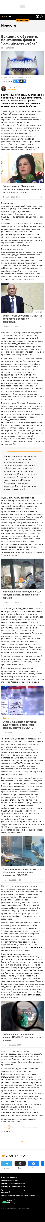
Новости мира (14, 1127)
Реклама (32, 1195)
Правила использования (10, 1180)
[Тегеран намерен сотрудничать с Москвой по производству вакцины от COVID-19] (22, 851)
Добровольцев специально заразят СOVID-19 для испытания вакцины (22, 1037)
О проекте (5, 1177)
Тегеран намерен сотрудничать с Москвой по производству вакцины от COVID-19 (22, 872)
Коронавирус (6, 1131)
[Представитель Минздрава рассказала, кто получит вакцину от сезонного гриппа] (22, 168)
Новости (5, 1127)
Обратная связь (22, 1195)
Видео (6, 718)
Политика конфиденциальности (13, 1183)
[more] (41, 196)
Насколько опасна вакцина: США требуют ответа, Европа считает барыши (22, 594)
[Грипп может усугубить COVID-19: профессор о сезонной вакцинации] (22, 298)
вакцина (35, 1127)
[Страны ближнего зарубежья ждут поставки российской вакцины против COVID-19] (22, 700)
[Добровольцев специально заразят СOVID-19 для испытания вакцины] (22, 1016)
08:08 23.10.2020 (7, 48)
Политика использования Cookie (13, 1187)
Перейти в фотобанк (24, 77)
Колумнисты (26, 1127)
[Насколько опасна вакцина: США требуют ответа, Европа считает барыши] (22, 574)
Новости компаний (8, 1195)
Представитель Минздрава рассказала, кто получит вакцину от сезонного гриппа (22, 189)
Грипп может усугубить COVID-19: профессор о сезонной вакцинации (22, 318)
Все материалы (12, 89)
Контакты (13, 1177)
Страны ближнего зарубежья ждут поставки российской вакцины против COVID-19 (20, 724)
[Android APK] (8, 1201)
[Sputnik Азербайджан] (7, 17)
